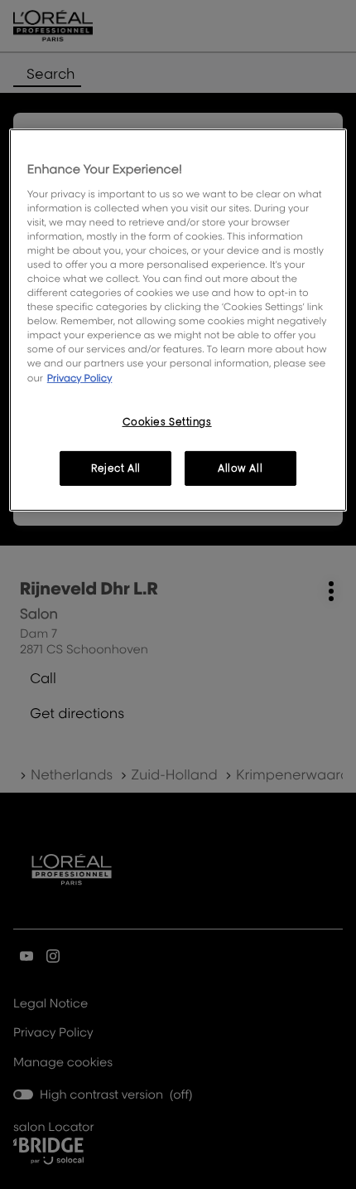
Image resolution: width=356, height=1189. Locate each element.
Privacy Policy (80, 377)
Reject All (116, 468)
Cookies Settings (167, 421)
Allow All (240, 468)
